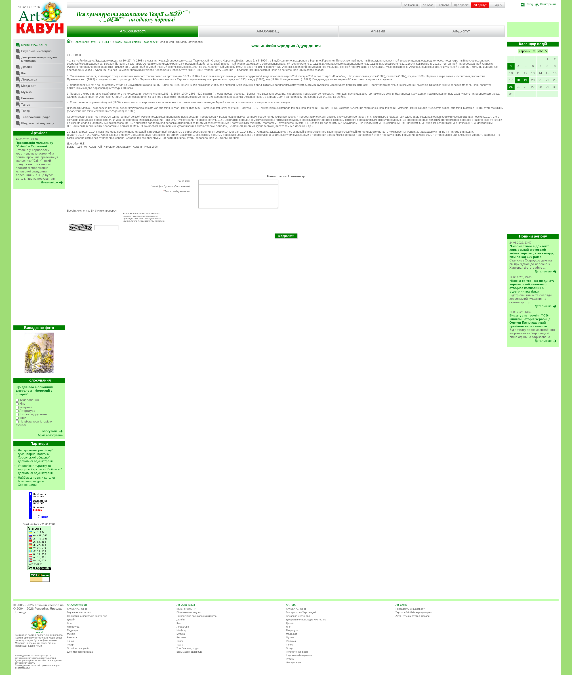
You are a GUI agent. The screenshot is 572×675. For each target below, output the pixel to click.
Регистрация (548, 4)
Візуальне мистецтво (36, 51)
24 (511, 87)
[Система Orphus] (39, 518)
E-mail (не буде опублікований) (170, 186)
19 (525, 80)
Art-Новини (411, 5)
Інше (22, 418)
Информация (293, 662)
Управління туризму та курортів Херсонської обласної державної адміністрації (40, 469)
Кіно (24, 73)
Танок (25, 104)
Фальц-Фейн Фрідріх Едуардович (136, 42)
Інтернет (25, 407)
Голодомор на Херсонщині (301, 612)
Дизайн (26, 67)
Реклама (27, 98)
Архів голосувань (50, 435)
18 (518, 80)
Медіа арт (28, 85)
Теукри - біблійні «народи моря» (413, 612)
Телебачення (29, 400)
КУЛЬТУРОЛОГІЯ (34, 45)
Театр (25, 110)
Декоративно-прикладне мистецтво (39, 58)
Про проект (461, 5)
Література (29, 79)
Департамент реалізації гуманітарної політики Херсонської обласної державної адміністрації (35, 455)
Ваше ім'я (183, 181)
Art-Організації (268, 31)
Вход (529, 4)
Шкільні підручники (33, 414)
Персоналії (81, 42)
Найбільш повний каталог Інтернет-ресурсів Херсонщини (36, 481)
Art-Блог (428, 5)
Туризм (290, 659)
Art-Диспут (480, 5)
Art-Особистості (133, 31)
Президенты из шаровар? (410, 608)
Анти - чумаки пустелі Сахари (412, 616)
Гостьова (443, 5)
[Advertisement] (39, 258)
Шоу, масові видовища (37, 123)
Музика (26, 92)
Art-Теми (378, 31)
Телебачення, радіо (35, 117)
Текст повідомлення (176, 191)
